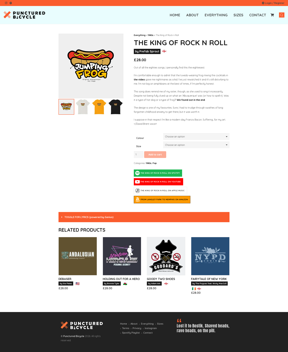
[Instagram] (6, 3)
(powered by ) (88, 217)
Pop (155, 163)
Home (123, 323)
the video (139, 79)
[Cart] (272, 15)
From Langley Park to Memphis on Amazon (164, 199)
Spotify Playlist (131, 332)
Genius (108, 217)
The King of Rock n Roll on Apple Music (163, 190)
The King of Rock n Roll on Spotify (160, 173)
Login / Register (274, 2)
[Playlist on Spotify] (10, 3)
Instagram (151, 328)
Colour (140, 138)
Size (138, 146)
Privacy (137, 328)
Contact (148, 332)
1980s (150, 35)
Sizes (160, 323)
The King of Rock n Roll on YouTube (161, 182)
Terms (125, 328)
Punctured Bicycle (73, 336)
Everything (140, 35)
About (134, 323)
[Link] (24, 15)
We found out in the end (191, 99)
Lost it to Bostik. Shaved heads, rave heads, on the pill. (203, 328)
